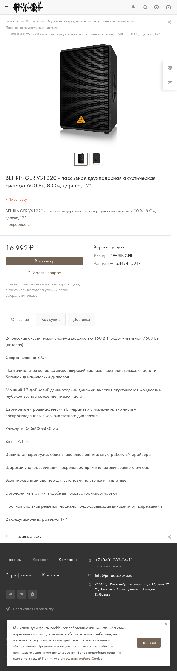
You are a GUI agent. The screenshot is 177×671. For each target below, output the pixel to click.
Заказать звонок (108, 566)
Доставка (81, 319)
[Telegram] (21, 594)
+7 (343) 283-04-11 (114, 560)
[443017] (88, 96)
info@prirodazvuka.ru (113, 575)
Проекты (14, 559)
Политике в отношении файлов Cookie (72, 658)
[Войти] (156, 7)
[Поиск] (145, 7)
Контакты (50, 575)
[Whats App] (32, 594)
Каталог (40, 559)
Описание (20, 319)
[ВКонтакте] (10, 594)
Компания (68, 559)
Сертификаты (18, 575)
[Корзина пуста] (168, 7)
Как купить (51, 319)
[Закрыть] (166, 624)
